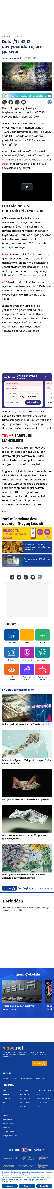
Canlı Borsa (11, 642)
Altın (27, 642)
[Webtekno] (26, 1165)
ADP (4, 282)
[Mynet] (43, 1158)
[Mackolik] (12, 1158)
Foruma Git (45, 888)
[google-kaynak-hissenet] (27, 95)
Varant (5, 1102)
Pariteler (23, 1106)
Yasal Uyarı (40, 1079)
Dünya (5, 1115)
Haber (5, 1106)
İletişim (5, 1079)
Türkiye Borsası (8, 1132)
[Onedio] (9, 1165)
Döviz (42, 642)
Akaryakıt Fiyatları (10, 1136)
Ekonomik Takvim (27, 678)
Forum (14, 1079)
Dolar (5, 163)
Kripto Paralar (27, 660)
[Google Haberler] (49, 102)
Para (5, 254)
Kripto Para (24, 1094)
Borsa (5, 1090)
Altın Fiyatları (25, 1098)
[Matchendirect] (28, 1158)
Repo (38, 1106)
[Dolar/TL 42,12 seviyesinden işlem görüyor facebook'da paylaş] (10, 102)
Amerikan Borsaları (44, 1090)
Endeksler (6, 1098)
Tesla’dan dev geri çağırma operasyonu (18, 1007)
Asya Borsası (8, 1128)
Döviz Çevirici (42, 660)
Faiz (38, 1094)
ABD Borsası (7, 1119)
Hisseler (11, 660)
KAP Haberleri (11, 678)
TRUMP (8, 435)
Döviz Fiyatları (25, 1102)
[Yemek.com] (43, 1165)
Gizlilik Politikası (26, 1079)
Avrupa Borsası (8, 1124)
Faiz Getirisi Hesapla (42, 678)
